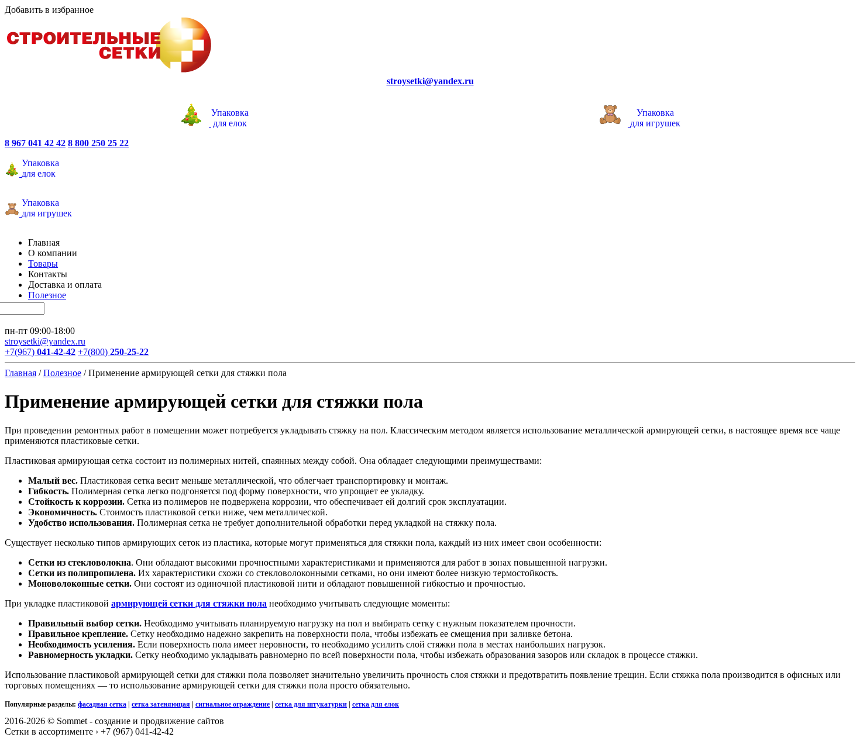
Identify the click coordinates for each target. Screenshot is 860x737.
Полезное (47, 295)
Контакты (47, 274)
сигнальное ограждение (232, 704)
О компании (52, 253)
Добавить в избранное (49, 10)
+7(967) (40, 352)
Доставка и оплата (65, 285)
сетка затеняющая (161, 704)
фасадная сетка (102, 704)
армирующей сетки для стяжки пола (189, 603)
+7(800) (113, 352)
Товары (43, 263)
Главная (44, 242)
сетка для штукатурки (311, 704)
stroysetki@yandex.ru (45, 341)
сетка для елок (375, 704)
